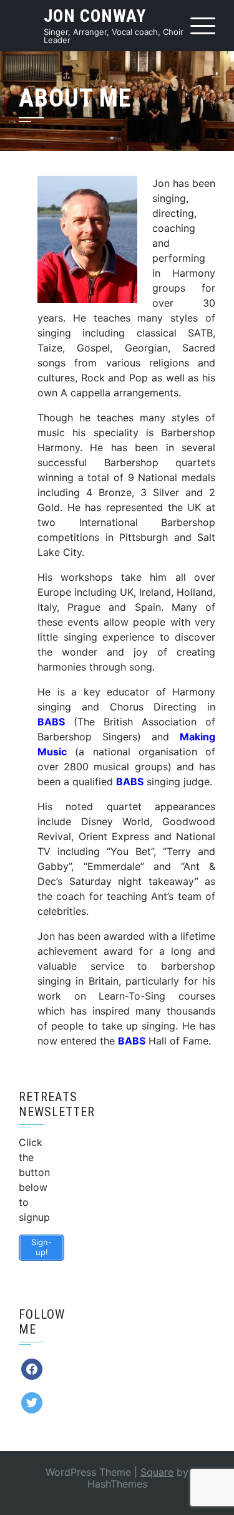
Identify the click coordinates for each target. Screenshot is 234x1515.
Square (156, 1472)
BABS (131, 1041)
